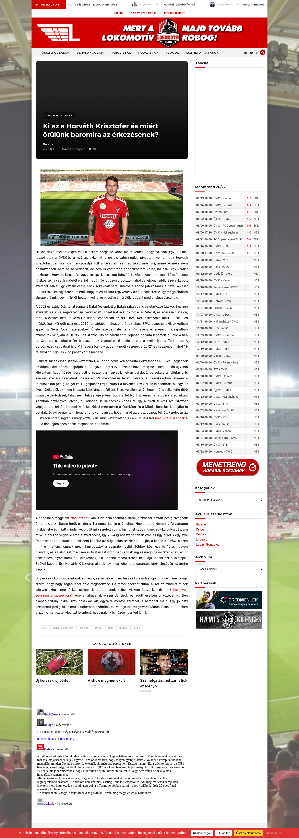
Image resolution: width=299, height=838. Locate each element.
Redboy (201, 534)
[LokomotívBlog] (149, 33)
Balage (48, 144)
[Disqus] (112, 758)
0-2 (249, 205)
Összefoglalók (55, 52)
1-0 (249, 198)
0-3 (249, 225)
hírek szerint (79, 518)
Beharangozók (90, 52)
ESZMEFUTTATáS (60, 115)
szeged (123, 628)
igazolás (83, 628)
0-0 (249, 212)
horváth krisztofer (63, 628)
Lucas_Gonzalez (207, 544)
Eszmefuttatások (202, 52)
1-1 (249, 246)
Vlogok (172, 52)
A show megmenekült (106, 680)
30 (94, 149)
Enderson (202, 539)
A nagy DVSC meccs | (146, 13)
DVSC (44, 628)
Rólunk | (121, 13)
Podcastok (148, 52)
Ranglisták (121, 52)
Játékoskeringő (175, 13)
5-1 (249, 239)
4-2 (249, 218)
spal (110, 628)
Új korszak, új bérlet (53, 680)
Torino (136, 628)
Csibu (200, 529)
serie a (98, 628)
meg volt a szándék (170, 418)
